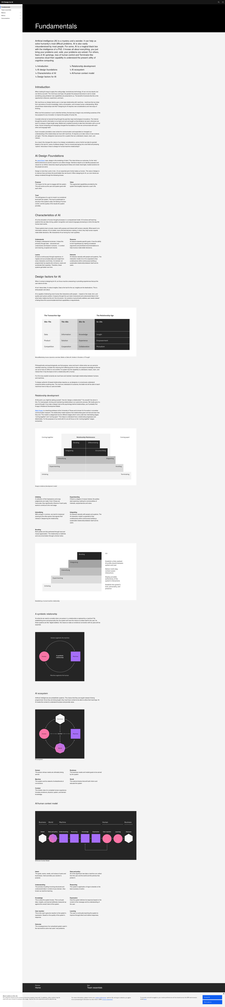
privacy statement (107, 999)
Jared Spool (41, 160)
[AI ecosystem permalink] (34, 693)
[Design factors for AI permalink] (34, 276)
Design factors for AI (46, 76)
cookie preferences (100, 997)
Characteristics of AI (46, 73)
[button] (223, 993)
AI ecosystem (78, 69)
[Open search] (219, 2)
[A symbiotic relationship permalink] (34, 613)
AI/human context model (83, 73)
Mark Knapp (39, 410)
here (145, 999)
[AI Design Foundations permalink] (34, 155)
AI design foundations (47, 69)
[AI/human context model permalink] (34, 803)
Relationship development (84, 66)
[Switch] (223, 2)
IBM (7, 2)
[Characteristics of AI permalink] (34, 215)
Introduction (42, 66)
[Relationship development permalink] (34, 395)
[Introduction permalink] (34, 86)
